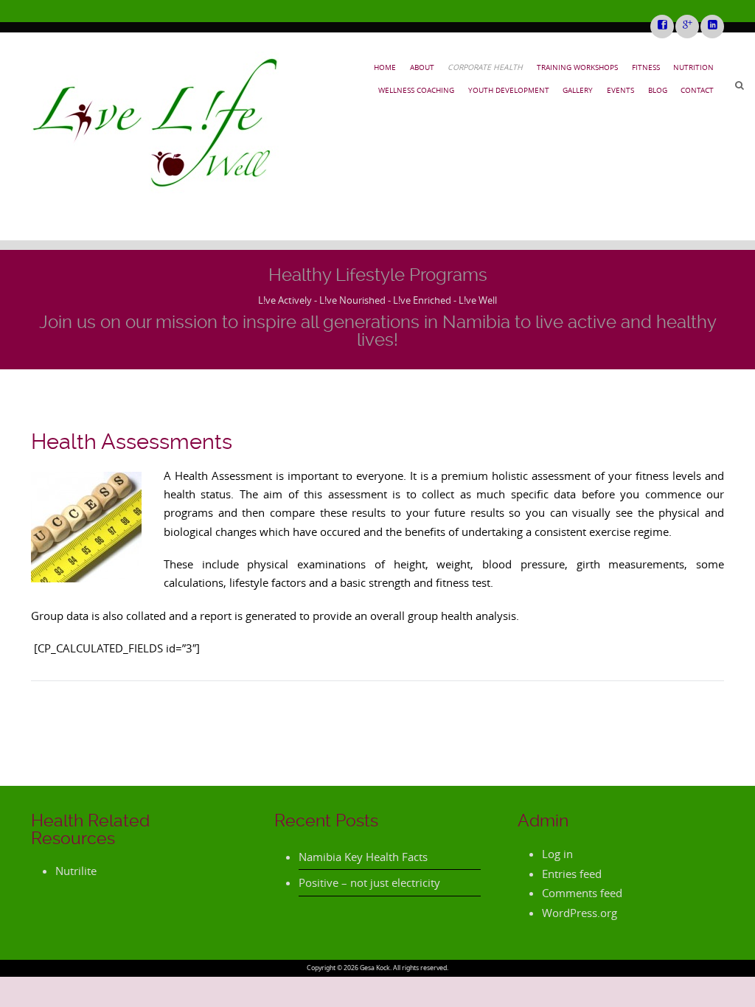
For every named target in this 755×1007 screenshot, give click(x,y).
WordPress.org (579, 912)
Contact (697, 90)
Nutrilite (76, 870)
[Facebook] (661, 25)
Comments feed (582, 892)
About (422, 67)
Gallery (578, 90)
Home (385, 67)
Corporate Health (485, 67)
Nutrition (693, 67)
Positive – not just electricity (369, 882)
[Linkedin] (711, 25)
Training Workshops (577, 67)
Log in (557, 853)
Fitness (646, 67)
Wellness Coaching (416, 90)
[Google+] (686, 25)
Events (620, 90)
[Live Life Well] (156, 123)
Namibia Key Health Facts (363, 856)
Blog (657, 90)
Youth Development (508, 90)
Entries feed (572, 873)
